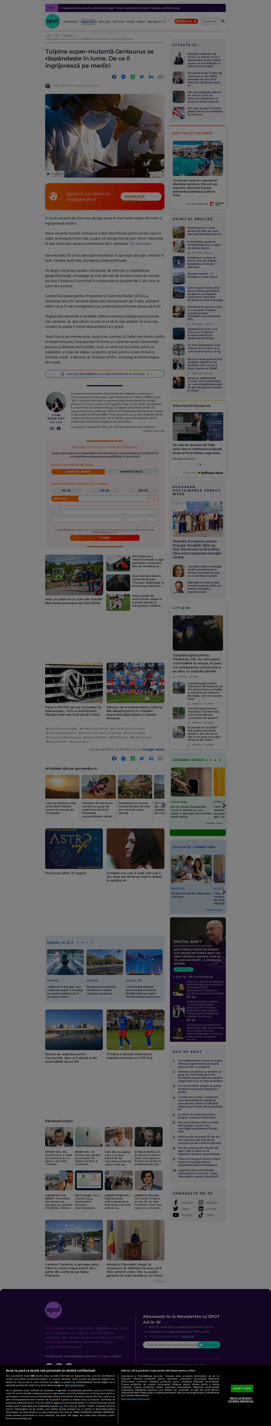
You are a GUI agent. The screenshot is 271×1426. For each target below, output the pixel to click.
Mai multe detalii (74, 1385)
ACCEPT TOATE (242, 1388)
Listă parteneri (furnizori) (135, 1399)
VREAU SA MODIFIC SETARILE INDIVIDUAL (240, 1399)
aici (61, 1406)
